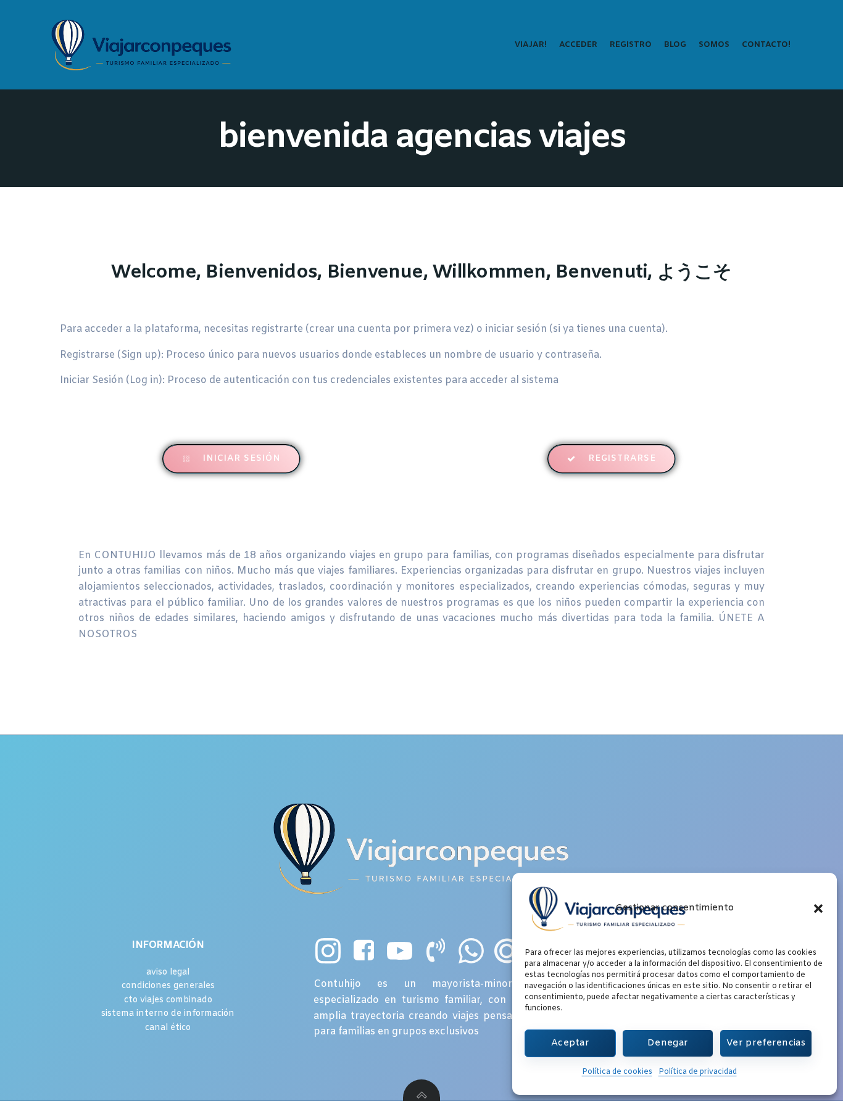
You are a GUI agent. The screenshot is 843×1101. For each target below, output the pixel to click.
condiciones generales (168, 986)
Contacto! (766, 44)
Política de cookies (617, 1072)
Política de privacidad (697, 1072)
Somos (714, 44)
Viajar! (531, 44)
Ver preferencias (765, 1043)
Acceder (578, 44)
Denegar (667, 1043)
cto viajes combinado (168, 1000)
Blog (675, 44)
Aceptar (570, 1043)
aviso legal (167, 972)
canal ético (168, 1028)
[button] (818, 908)
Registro (631, 44)
